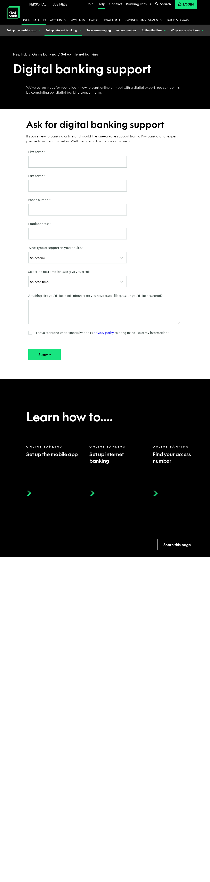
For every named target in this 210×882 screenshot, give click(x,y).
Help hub (20, 54)
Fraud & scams (177, 20)
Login (188, 4)
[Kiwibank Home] (13, 22)
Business (59, 4)
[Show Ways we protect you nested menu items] (203, 30)
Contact (115, 4)
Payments (77, 20)
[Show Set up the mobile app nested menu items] (39, 30)
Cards (93, 20)
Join (90, 4)
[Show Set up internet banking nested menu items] (80, 30)
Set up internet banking (79, 54)
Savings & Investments (144, 20)
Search (165, 4)
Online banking (34, 20)
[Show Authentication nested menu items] (165, 30)
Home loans (112, 20)
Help (101, 4)
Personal (37, 4)
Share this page (177, 544)
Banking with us (138, 4)
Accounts (58, 20)
